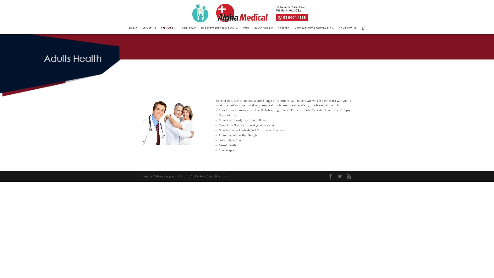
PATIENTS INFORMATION (217, 28)
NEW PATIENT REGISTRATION (314, 28)
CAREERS (283, 28)
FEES (246, 28)
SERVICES (167, 28)
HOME (133, 28)
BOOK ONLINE (263, 28)
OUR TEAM (189, 28)
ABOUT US (149, 28)
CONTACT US (347, 28)
